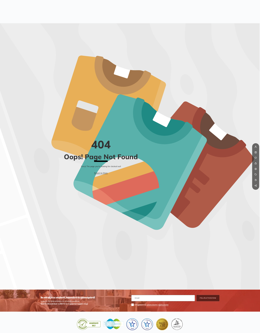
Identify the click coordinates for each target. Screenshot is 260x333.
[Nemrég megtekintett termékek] (255, 180)
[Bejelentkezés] (255, 146)
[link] (101, 173)
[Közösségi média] (255, 185)
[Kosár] (255, 163)
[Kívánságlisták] (255, 157)
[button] (255, 191)
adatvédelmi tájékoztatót (157, 305)
